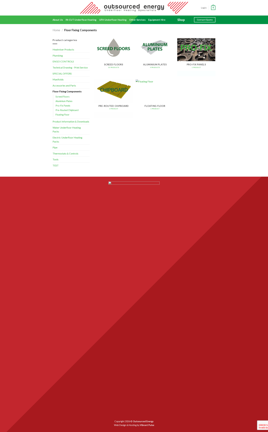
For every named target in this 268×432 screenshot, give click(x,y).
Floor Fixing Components (67, 91)
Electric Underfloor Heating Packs (67, 139)
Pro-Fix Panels (63, 105)
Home (56, 30)
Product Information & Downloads (71, 121)
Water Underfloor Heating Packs (67, 129)
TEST (56, 165)
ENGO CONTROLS (63, 61)
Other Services (137, 19)
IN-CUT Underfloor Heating (81, 19)
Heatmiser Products (63, 49)
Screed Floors (62, 96)
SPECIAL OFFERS (62, 73)
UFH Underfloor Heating (112, 19)
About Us (58, 19)
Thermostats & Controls (65, 153)
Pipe (55, 147)
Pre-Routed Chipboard (67, 110)
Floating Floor (62, 114)
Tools (55, 159)
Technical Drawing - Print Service (70, 67)
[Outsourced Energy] (134, 8)
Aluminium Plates (64, 101)
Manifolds (58, 79)
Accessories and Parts (64, 85)
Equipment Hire (156, 19)
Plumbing (58, 55)
